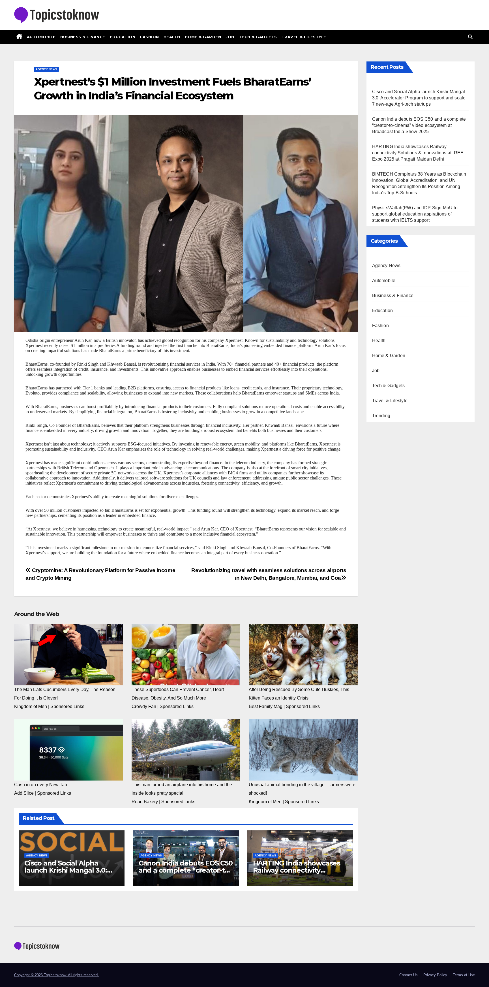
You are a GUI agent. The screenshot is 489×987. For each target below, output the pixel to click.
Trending (381, 415)
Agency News (46, 69)
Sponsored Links (67, 706)
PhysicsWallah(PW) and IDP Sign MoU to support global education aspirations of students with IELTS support (415, 214)
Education (123, 37)
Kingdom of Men (30, 706)
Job (230, 37)
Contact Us (408, 975)
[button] (470, 37)
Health (172, 37)
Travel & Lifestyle (304, 37)
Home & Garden (203, 37)
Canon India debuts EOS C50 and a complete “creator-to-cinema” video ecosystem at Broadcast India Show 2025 (419, 125)
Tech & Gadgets (258, 37)
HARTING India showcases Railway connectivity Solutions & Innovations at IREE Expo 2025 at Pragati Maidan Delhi (418, 152)
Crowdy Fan (144, 706)
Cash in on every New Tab (40, 784)
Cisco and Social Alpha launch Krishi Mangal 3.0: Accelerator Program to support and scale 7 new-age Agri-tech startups (419, 97)
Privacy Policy (435, 975)
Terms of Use (464, 975)
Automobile (41, 37)
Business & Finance (82, 37)
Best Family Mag (265, 706)
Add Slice (24, 793)
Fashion (149, 37)
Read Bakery (145, 801)
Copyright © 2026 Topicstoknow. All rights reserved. (56, 975)
